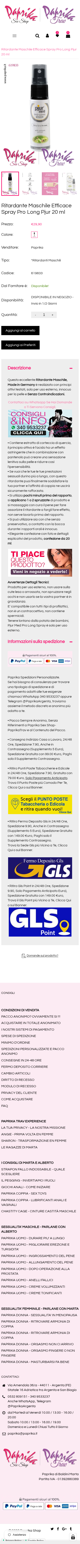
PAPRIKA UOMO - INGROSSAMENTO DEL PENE (38, 1256)
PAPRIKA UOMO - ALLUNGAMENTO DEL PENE (37, 1262)
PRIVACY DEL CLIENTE (19, 1093)
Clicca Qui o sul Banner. (25, 787)
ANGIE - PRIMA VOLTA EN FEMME (27, 1134)
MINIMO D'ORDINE (15, 1042)
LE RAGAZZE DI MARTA (19, 1147)
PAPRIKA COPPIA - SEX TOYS (24, 1193)
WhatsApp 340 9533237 (41, 696)
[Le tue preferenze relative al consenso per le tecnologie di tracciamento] (73, 1537)
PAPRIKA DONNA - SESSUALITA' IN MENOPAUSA (39, 1315)
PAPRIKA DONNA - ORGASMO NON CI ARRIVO (37, 1344)
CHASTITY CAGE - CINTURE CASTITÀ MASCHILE (38, 1211)
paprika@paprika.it (22, 1433)
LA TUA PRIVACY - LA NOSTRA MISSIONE (33, 1127)
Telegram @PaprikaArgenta (29, 701)
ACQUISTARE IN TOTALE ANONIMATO (31, 1023)
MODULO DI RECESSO (18, 1086)
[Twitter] (52, 1529)
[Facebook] (58, 1529)
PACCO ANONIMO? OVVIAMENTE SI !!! (30, 1016)
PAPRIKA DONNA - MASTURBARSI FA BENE (35, 1362)
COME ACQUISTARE (17, 1099)
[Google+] (64, 1529)
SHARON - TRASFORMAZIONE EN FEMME (34, 1140)
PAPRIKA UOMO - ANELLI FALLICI (27, 1280)
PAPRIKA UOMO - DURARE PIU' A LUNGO (33, 1238)
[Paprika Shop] (40, 14)
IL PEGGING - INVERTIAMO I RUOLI (28, 1180)
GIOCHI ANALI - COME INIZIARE (25, 1187)
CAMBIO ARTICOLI (15, 1073)
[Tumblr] (71, 1529)
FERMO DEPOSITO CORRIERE (24, 1066)
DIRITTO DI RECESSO (17, 1079)
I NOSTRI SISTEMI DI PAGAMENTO (27, 1029)
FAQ (4, 1106)
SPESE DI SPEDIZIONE (18, 1036)
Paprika (37, 247)
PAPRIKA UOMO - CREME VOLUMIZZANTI (33, 1286)
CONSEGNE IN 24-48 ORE (21, 1060)
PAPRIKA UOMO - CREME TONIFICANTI (31, 1293)
